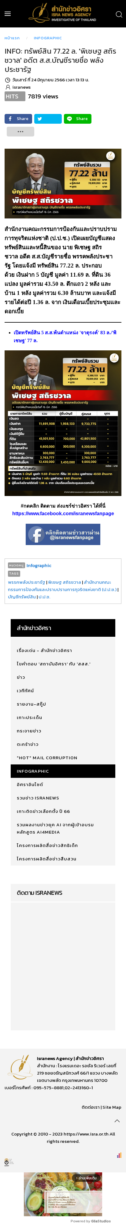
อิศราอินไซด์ (30, 784)
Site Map (111, 1107)
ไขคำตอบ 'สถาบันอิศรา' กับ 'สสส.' (54, 663)
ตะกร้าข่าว (28, 744)
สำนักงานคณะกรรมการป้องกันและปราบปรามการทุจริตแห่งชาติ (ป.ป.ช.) (62, 586)
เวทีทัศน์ (25, 690)
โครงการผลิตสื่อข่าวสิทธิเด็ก (47, 845)
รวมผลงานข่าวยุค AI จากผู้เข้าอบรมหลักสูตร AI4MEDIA (55, 828)
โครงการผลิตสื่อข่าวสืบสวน (46, 858)
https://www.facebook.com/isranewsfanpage (63, 513)
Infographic (48, 38)
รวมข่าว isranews (38, 797)
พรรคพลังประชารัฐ (26, 582)
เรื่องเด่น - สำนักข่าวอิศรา (44, 650)
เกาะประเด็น (29, 717)
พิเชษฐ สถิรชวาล (64, 582)
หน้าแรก (12, 38)
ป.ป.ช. (44, 596)
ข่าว (21, 677)
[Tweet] (48, 119)
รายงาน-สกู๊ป (31, 703)
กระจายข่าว (29, 730)
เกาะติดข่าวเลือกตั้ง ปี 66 (43, 811)
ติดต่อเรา (91, 1107)
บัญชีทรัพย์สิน (22, 596)
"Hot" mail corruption (47, 757)
